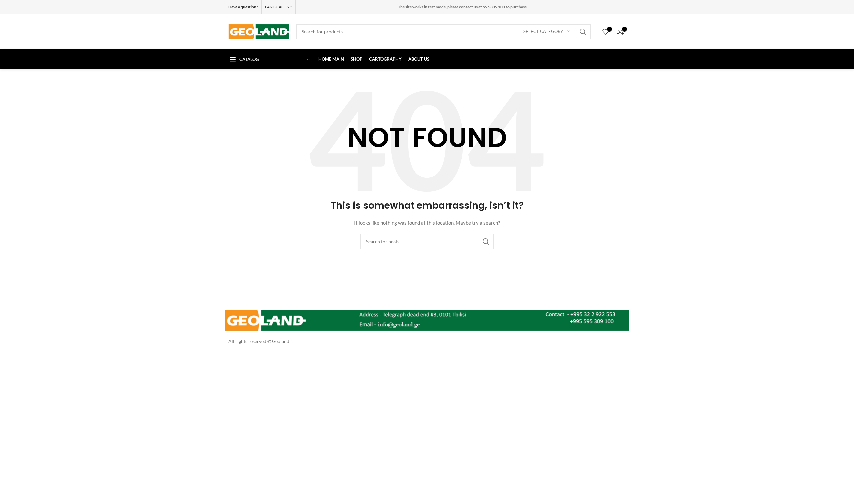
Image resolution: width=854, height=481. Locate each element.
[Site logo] (258, 31)
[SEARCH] (583, 31)
